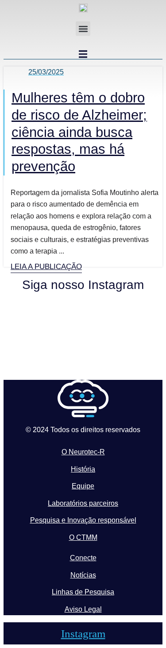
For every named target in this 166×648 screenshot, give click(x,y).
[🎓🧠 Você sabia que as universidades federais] (124, 349)
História (83, 469)
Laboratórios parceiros (83, 503)
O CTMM (83, 537)
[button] (83, 28)
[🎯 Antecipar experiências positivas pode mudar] (42, 356)
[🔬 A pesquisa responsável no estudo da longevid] (124, 323)
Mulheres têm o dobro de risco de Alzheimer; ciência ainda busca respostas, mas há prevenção (79, 132)
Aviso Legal (83, 609)
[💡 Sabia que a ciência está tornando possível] (42, 316)
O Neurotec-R (83, 452)
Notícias (83, 575)
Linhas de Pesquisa (83, 592)
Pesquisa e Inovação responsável (83, 520)
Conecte (83, 558)
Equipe (83, 486)
